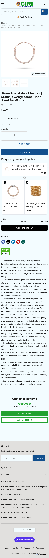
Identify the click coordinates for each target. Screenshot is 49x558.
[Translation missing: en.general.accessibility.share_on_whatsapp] (23, 242)
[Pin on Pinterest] (18, 242)
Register (15, 548)
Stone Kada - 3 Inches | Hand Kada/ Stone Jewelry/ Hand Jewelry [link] (12, 205)
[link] (7, 169)
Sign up (39, 458)
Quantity (4, 129)
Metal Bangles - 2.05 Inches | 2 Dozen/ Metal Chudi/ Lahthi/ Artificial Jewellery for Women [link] (35, 205)
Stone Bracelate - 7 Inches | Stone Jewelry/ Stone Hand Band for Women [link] (28, 168)
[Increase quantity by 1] (24, 134)
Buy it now (24, 152)
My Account (25, 548)
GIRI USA (8, 105)
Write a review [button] (24, 413)
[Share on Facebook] (3, 242)
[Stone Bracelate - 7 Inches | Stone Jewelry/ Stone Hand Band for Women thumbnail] (5, 83)
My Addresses (38, 548)
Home (4, 23)
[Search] (44, 12)
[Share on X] (8, 242)
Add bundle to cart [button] (24, 228)
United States (23, 530)
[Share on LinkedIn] (13, 242)
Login (7, 548)
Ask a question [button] (24, 420)
